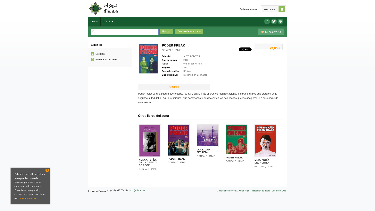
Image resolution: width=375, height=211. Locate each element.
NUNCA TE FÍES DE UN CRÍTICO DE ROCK (148, 162)
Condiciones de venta (227, 191)
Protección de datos (260, 191)
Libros (107, 21)
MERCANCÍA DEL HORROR (262, 161)
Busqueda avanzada (189, 31)
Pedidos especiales (106, 59)
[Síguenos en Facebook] (267, 21)
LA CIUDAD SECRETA (203, 151)
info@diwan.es (137, 190)
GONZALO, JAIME (171, 50)
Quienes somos (248, 9)
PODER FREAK (176, 158)
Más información (28, 198)
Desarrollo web (279, 191)
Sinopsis (174, 86)
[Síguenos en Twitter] (274, 21)
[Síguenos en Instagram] (280, 21)
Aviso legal (244, 191)
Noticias (100, 54)
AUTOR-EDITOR (191, 56)
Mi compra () (272, 31)
